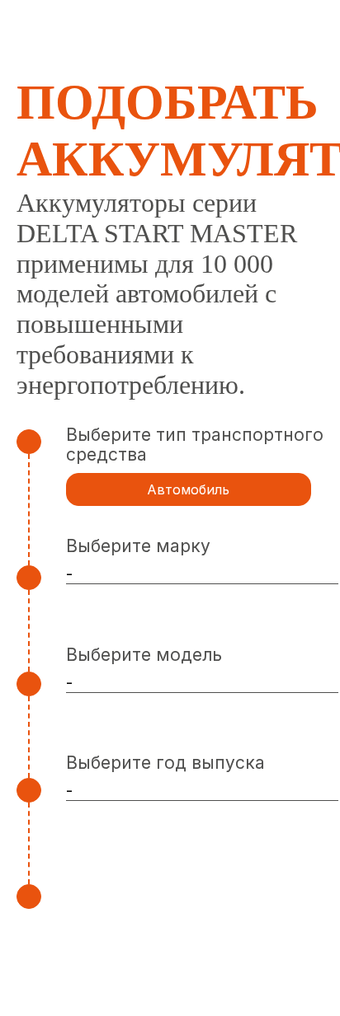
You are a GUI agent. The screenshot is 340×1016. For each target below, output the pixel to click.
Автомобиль (188, 489)
